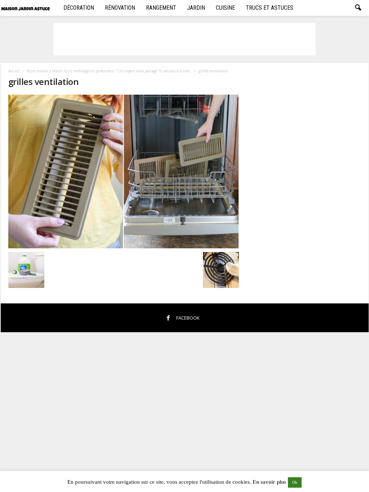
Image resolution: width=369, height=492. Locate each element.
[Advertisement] (184, 39)
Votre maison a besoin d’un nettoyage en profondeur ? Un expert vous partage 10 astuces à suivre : (109, 70)
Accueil (14, 70)
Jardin (196, 7)
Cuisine (225, 7)
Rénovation (120, 7)
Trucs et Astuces (269, 7)
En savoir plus (269, 482)
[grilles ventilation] (123, 171)
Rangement (161, 7)
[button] (358, 8)
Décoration (78, 7)
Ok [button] (294, 482)
